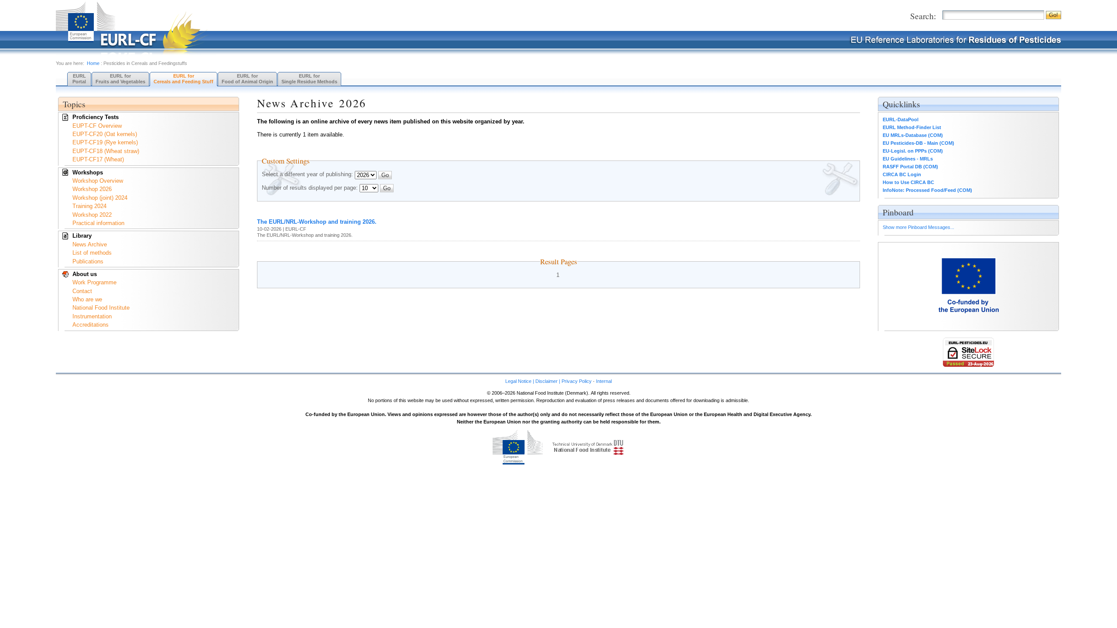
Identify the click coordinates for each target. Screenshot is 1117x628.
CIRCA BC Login (902, 174)
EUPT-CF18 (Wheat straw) (105, 151)
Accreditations (90, 324)
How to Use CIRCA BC (908, 182)
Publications (87, 261)
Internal (604, 381)
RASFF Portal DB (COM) (910, 166)
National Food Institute (101, 307)
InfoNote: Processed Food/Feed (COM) (927, 190)
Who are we (87, 299)
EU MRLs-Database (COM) (913, 135)
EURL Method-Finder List (912, 127)
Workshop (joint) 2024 (99, 198)
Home (93, 63)
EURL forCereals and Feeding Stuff (183, 78)
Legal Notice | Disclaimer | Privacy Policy (548, 381)
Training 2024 (89, 206)
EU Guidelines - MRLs (908, 158)
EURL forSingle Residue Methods (309, 78)
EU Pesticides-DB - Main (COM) (918, 143)
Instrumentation (92, 316)
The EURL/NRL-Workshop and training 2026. (317, 221)
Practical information (98, 223)
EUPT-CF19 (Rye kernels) (105, 142)
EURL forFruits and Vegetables (120, 78)
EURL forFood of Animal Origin (247, 78)
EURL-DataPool (900, 119)
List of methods (92, 252)
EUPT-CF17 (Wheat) (98, 159)
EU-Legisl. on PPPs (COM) (913, 151)
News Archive (89, 244)
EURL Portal (79, 78)
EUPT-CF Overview (97, 126)
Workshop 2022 (92, 215)
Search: (923, 15)
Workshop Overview (97, 180)
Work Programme (94, 282)
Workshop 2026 (92, 189)
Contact (82, 291)
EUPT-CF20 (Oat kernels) (104, 134)
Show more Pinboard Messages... (918, 227)
